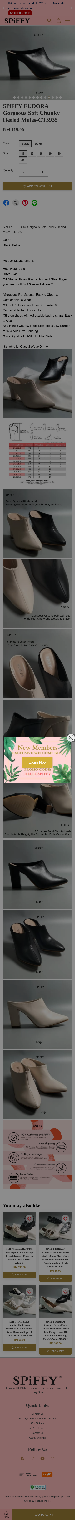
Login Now (38, 762)
